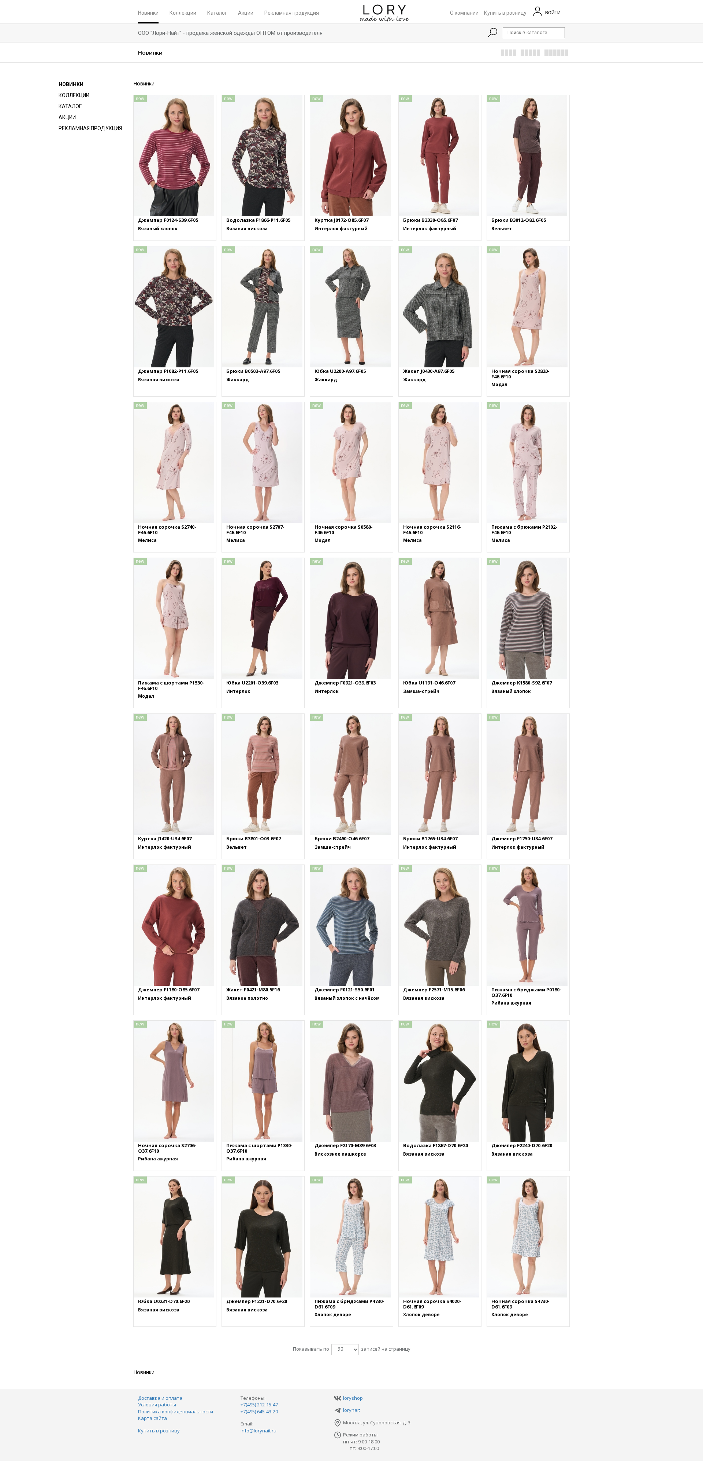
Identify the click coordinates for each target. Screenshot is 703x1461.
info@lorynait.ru (258, 1430)
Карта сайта (152, 1418)
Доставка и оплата (160, 1398)
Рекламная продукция (291, 12)
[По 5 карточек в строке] (531, 53)
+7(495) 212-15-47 (259, 1404)
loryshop (353, 1398)
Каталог (217, 12)
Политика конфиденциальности (175, 1411)
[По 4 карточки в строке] (509, 53)
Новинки (148, 12)
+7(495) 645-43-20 (259, 1411)
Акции (245, 12)
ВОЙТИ (552, 12)
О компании (464, 12)
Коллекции (183, 12)
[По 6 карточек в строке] (556, 53)
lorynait (351, 1410)
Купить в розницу (505, 12)
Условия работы (157, 1404)
